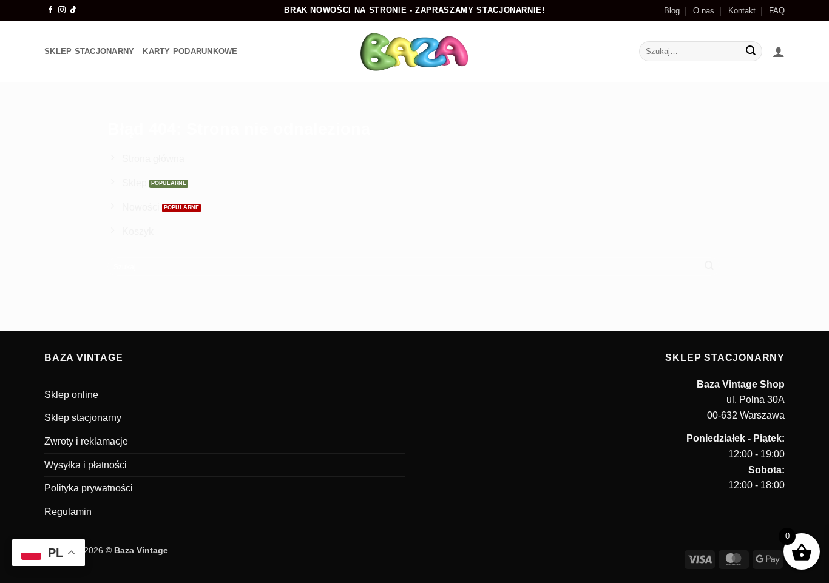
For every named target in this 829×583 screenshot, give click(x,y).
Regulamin (68, 512)
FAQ (777, 10)
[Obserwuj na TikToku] (73, 10)
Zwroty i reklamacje (86, 441)
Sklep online (71, 394)
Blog (672, 10)
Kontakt (742, 10)
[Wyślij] (751, 51)
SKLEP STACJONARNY (89, 51)
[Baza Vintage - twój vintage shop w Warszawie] (415, 51)
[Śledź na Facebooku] (50, 10)
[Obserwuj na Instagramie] (62, 10)
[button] (779, 51)
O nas (703, 10)
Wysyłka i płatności (85, 465)
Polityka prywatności (88, 488)
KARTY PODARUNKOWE (190, 51)
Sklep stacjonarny (82, 418)
